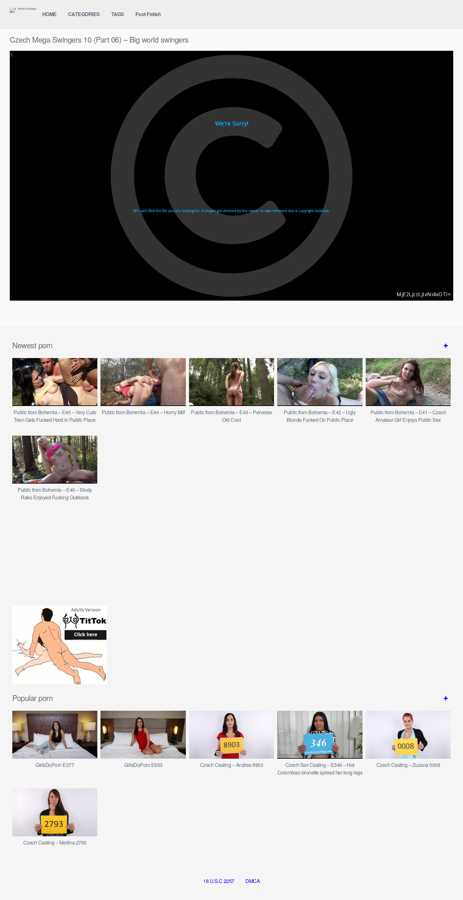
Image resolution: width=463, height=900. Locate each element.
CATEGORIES (84, 14)
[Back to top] (446, 879)
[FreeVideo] (23, 10)
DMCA (252, 881)
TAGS (117, 14)
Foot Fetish (148, 14)
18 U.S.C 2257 (218, 881)
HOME (49, 14)
